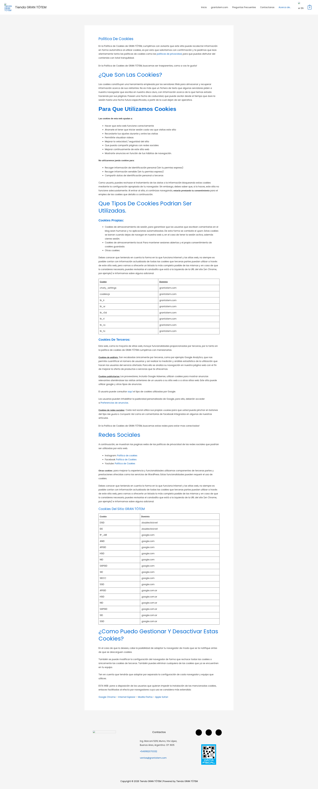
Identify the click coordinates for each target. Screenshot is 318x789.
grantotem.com (219, 7)
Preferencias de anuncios (114, 402)
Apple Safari (161, 697)
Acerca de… (285, 7)
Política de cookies (127, 455)
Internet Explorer (126, 697)
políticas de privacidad (169, 53)
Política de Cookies (126, 459)
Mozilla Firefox (145, 697)
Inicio (204, 7)
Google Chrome (107, 697)
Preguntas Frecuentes (244, 7)
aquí (130, 391)
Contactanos (267, 7)
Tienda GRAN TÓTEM (30, 7)
